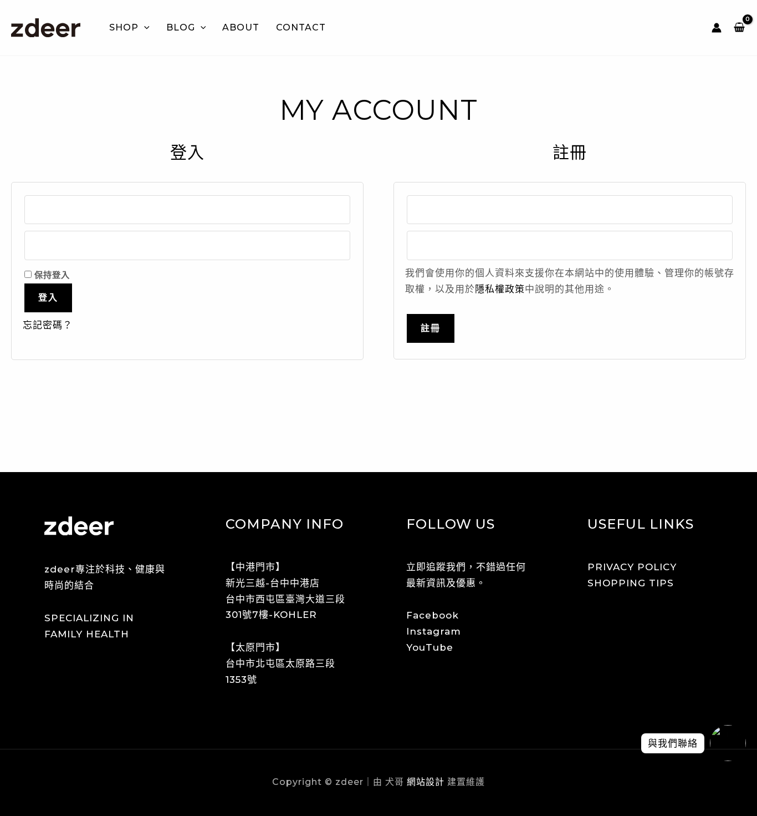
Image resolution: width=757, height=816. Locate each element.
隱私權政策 (500, 289)
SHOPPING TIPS (630, 583)
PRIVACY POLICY (632, 566)
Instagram (433, 631)
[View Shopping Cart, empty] (739, 27)
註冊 (431, 328)
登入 (48, 297)
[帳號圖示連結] (717, 28)
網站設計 (424, 782)
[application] (144, 28)
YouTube (429, 647)
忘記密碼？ (48, 325)
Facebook (432, 615)
